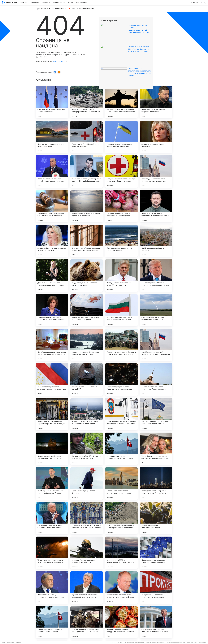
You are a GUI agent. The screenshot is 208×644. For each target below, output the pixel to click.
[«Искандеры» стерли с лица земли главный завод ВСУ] (156, 310)
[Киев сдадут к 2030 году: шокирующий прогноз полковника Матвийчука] (121, 553)
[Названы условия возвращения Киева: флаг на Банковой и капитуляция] (121, 137)
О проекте (120, 642)
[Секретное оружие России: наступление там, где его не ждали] (52, 449)
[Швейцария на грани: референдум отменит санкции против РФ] (121, 449)
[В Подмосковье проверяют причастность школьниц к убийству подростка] (156, 587)
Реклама (18, 642)
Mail (3, 642)
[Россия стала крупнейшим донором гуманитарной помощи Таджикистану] (52, 379)
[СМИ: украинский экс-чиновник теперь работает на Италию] (52, 483)
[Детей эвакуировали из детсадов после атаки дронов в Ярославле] (52, 345)
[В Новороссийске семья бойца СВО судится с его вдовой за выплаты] (52, 206)
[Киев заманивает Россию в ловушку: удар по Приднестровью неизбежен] (52, 310)
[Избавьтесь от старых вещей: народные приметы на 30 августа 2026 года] (52, 414)
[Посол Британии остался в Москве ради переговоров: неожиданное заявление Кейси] (121, 483)
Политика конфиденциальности (155, 642)
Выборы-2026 (44, 9)
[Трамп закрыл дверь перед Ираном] (86, 483)
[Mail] (3, 2)
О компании (10, 642)
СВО (73, 9)
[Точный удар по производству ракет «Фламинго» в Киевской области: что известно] (52, 553)
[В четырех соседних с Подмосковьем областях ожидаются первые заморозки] (156, 518)
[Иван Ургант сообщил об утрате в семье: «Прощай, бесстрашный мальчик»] (86, 171)
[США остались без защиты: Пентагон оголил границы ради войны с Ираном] (156, 622)
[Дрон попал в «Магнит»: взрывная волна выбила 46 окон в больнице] (121, 414)
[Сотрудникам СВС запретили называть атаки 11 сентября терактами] (156, 483)
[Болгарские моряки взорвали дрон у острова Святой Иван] (121, 310)
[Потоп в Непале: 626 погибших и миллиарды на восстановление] (121, 518)
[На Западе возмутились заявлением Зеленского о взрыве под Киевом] (156, 206)
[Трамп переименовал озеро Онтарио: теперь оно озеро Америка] (52, 518)
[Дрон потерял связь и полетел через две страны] (52, 137)
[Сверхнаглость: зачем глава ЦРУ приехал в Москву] (52, 102)
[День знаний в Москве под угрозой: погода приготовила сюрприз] (52, 275)
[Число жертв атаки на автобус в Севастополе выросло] (86, 310)
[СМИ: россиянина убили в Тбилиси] (156, 241)
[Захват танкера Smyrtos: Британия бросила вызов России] (86, 206)
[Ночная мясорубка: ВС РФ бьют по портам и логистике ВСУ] (86, 449)
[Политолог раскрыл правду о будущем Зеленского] (156, 102)
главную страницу (59, 61)
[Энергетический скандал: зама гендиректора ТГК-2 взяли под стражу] (86, 622)
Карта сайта (202, 642)
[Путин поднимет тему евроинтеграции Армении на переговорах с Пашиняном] (52, 587)
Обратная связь (192, 642)
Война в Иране (60, 9)
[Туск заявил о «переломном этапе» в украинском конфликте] (121, 587)
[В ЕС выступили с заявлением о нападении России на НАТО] (156, 414)
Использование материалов (176, 642)
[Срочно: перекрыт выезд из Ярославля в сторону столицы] (121, 379)
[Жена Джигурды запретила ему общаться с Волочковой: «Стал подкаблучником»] (156, 449)
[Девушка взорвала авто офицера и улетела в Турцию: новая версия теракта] (121, 171)
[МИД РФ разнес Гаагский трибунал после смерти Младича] (156, 345)
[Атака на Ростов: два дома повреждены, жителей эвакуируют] (86, 553)
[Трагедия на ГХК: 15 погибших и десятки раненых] (86, 137)
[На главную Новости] (11, 2)
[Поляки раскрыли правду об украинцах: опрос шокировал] (156, 553)
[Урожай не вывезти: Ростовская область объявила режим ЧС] (86, 345)
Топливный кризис (86, 9)
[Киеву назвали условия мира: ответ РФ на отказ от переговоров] (121, 275)
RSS (113, 642)
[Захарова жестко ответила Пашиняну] (156, 137)
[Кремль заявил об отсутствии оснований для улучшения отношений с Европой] (86, 587)
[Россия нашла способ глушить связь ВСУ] (86, 379)
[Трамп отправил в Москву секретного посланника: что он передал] (156, 275)
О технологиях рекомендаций (134, 642)
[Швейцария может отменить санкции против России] (52, 622)
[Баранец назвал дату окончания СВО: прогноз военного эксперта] (121, 102)
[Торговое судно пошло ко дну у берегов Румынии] (121, 241)
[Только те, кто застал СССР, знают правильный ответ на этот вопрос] (86, 518)
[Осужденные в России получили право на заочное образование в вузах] (86, 241)
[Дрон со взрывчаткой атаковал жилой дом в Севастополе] (86, 414)
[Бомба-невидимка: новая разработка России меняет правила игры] (156, 379)
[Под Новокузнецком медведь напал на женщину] (86, 275)
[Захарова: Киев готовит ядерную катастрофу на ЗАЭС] (52, 241)
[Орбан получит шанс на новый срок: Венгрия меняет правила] (52, 171)
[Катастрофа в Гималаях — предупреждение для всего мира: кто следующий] (86, 102)
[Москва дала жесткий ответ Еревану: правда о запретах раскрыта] (156, 171)
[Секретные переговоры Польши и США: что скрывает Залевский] (121, 345)
